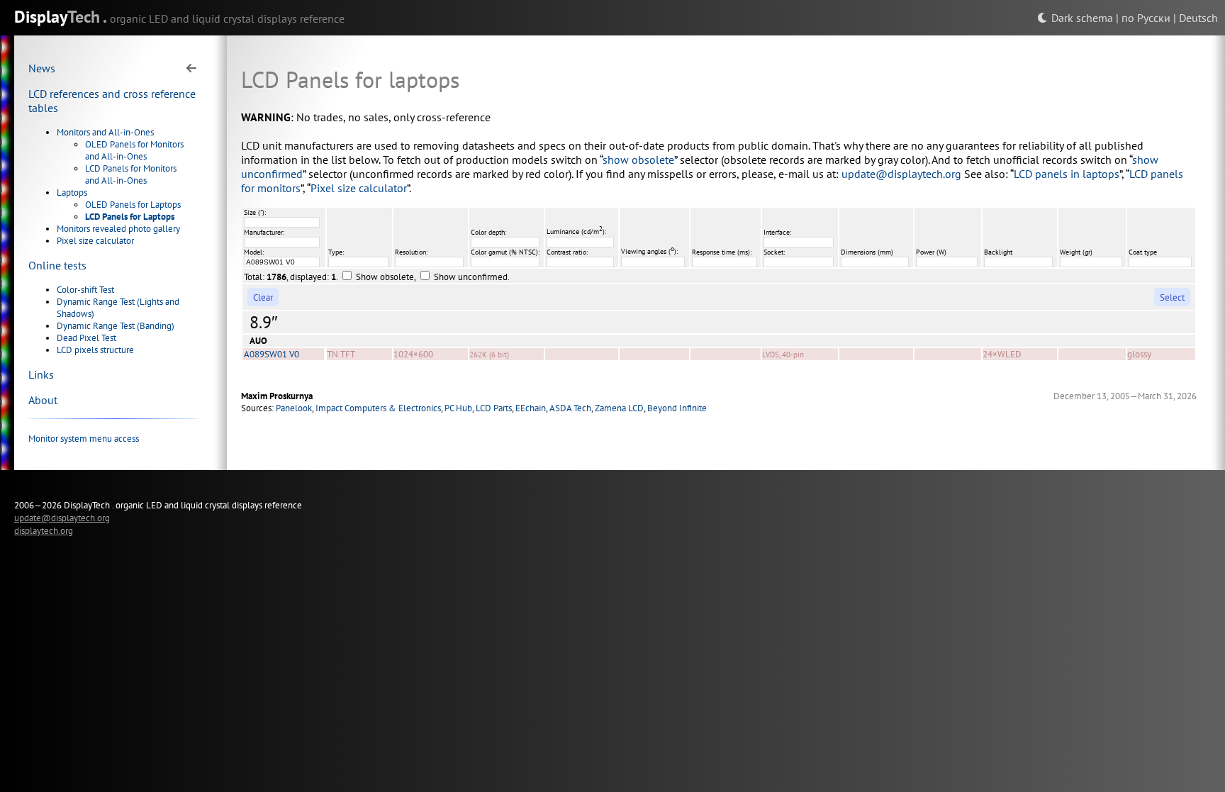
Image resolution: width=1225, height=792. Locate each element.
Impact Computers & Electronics (378, 408)
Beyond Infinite (677, 408)
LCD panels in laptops (1066, 174)
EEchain (530, 408)
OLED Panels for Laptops (133, 205)
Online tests (57, 265)
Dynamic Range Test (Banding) (115, 326)
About (42, 400)
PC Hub (458, 408)
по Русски (1145, 18)
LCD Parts (494, 408)
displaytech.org (43, 530)
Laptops (72, 192)
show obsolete (638, 159)
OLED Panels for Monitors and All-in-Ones (134, 150)
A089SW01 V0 (271, 354)
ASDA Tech (570, 408)
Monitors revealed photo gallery (118, 229)
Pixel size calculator (95, 241)
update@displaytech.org (901, 174)
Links (41, 374)
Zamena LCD (619, 408)
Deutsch (1198, 18)
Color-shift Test (85, 290)
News (41, 68)
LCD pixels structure (95, 350)
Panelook (294, 408)
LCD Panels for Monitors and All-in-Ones (131, 174)
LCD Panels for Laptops (129, 217)
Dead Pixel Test (86, 338)
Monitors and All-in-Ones (105, 132)
